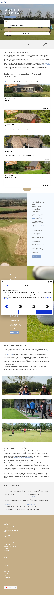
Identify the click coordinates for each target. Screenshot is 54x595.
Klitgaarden (34, 217)
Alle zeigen (27, 189)
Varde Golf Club (7, 511)
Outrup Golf (46, 63)
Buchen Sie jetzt (36, 256)
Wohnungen (6, 552)
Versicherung (7, 579)
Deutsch (9, 587)
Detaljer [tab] (27, 285)
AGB (5, 575)
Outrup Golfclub (9, 354)
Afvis (27, 311)
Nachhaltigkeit (7, 577)
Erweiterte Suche (27, 33)
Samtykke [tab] (9, 285)
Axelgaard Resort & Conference (10, 546)
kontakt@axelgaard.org (9, 526)
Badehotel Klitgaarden (9, 544)
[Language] (47, 2)
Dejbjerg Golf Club (31, 504)
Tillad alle (44, 311)
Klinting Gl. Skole (7, 550)
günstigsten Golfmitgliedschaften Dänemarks (22, 457)
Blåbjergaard (6, 548)
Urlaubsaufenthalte (8, 561)
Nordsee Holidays (46, 64)
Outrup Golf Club (7, 496)
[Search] (49, 2)
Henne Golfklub (7, 504)
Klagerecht (6, 580)
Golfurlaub (6, 563)
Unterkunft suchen (11, 16)
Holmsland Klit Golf (31, 511)
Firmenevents (7, 565)
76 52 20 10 (6, 527)
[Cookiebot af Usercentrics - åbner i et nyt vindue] (46, 282)
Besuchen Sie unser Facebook (11, 530)
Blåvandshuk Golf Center (32, 496)
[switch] (20, 306)
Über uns (6, 573)
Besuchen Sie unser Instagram (11, 531)
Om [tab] (44, 285)
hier (38, 215)
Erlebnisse (6, 560)
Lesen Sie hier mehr (14, 332)
